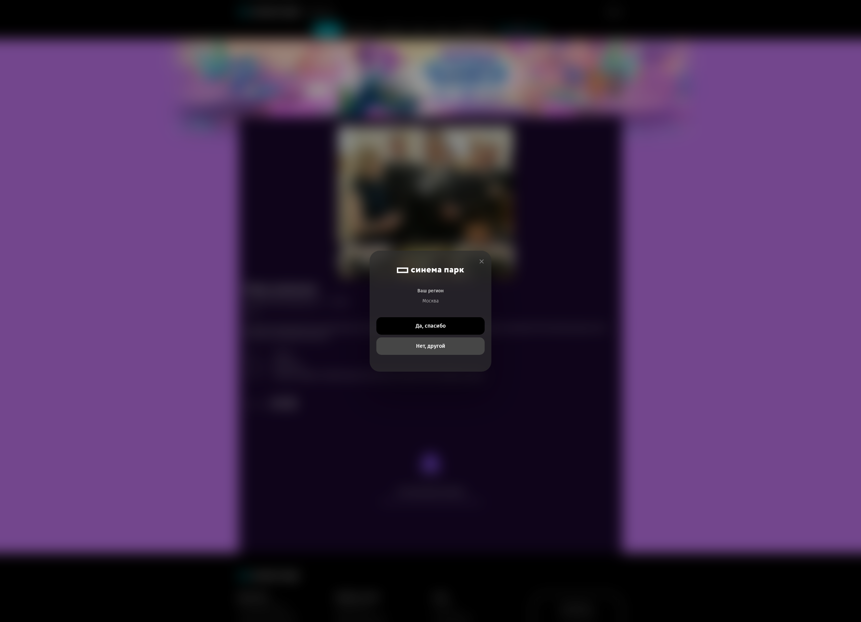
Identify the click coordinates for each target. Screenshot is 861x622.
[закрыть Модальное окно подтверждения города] (482, 261)
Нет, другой (430, 346)
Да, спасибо (431, 326)
